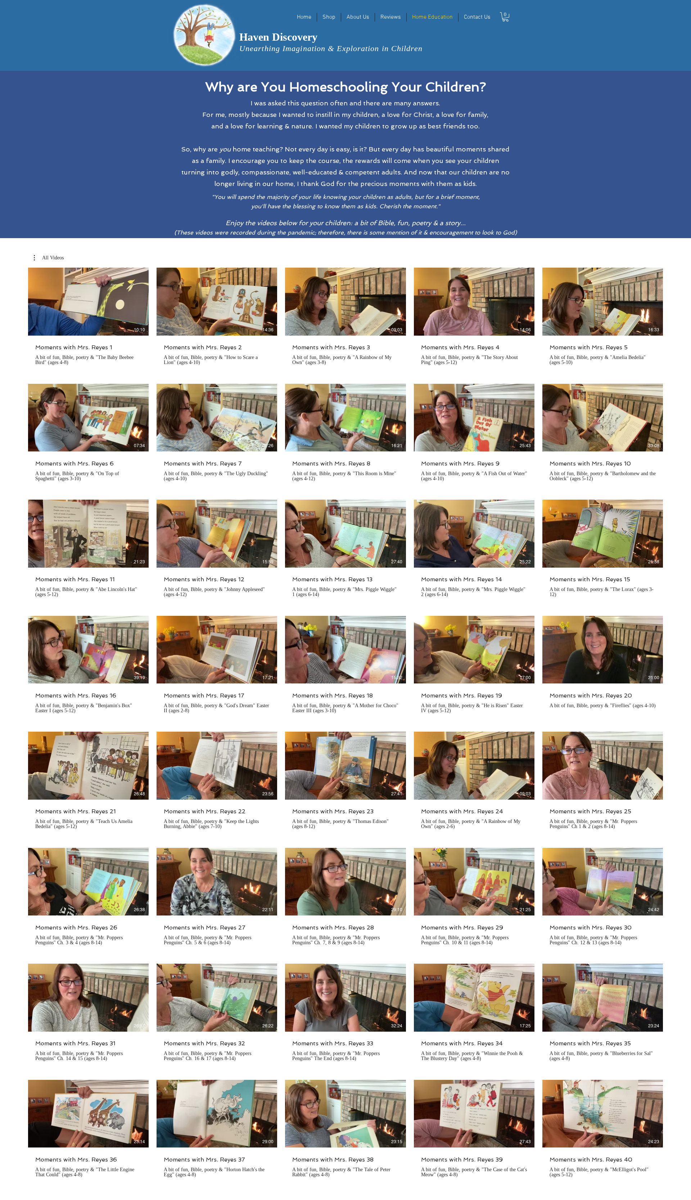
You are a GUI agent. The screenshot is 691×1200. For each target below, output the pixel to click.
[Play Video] (88, 301)
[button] (505, 17)
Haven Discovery (278, 37)
